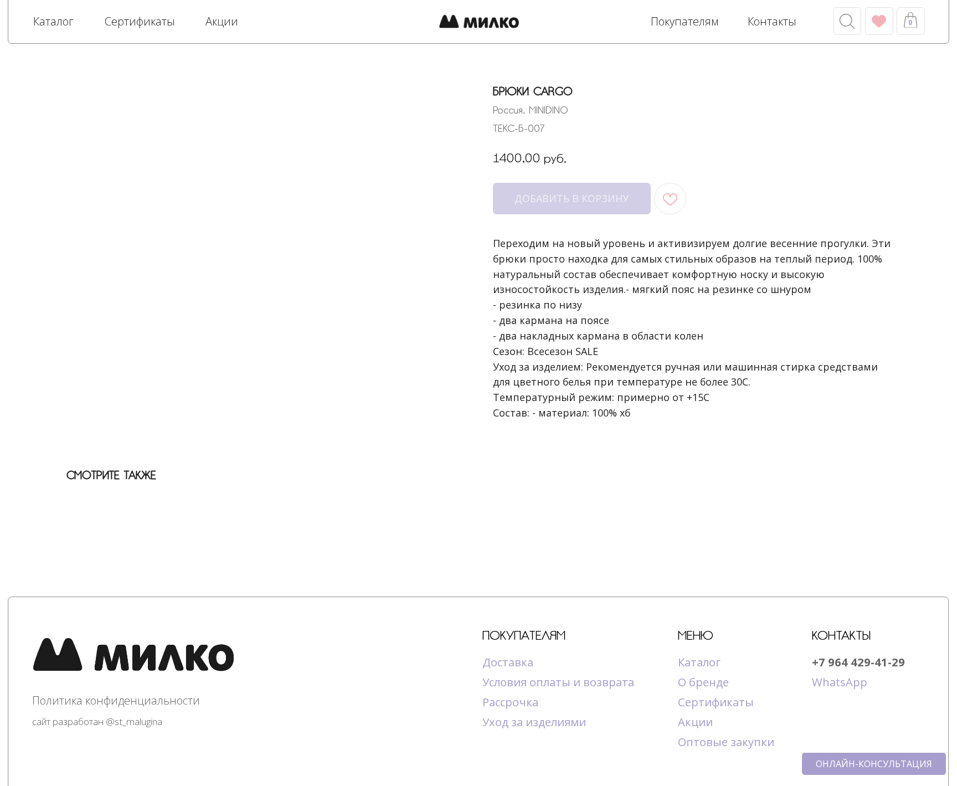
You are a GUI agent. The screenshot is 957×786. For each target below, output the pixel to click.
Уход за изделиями (534, 722)
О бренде (703, 682)
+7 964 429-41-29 (858, 662)
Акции (695, 722)
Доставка (507, 662)
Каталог (699, 662)
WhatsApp (839, 682)
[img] (479, 22)
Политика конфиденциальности (116, 700)
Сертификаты (716, 702)
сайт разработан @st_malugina (97, 721)
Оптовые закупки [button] (726, 741)
